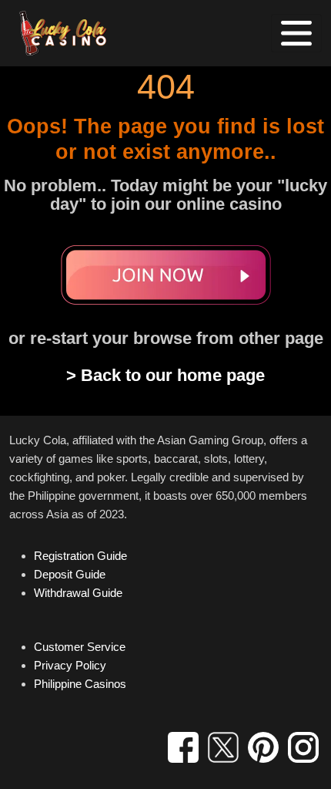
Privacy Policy (70, 665)
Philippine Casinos (80, 683)
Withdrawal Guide (78, 592)
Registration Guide (80, 555)
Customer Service (79, 646)
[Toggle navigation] (296, 33)
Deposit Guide (69, 574)
